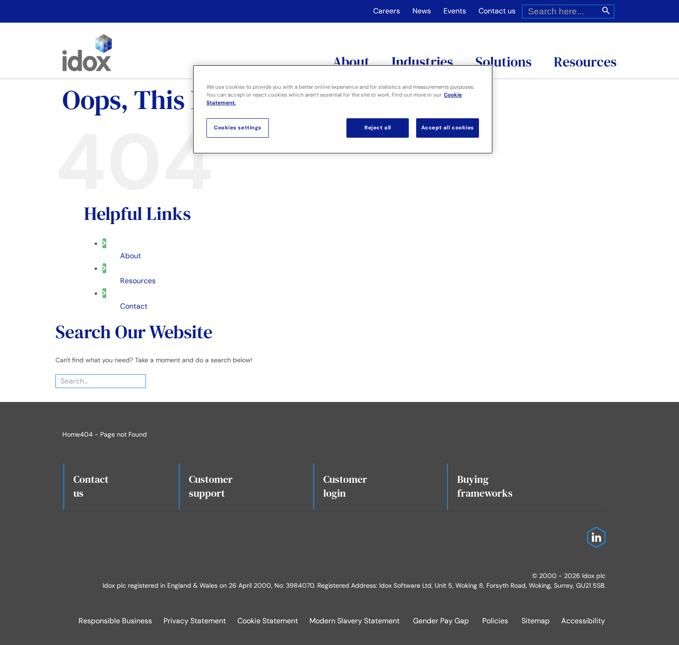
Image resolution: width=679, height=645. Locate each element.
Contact (133, 306)
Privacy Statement (195, 621)
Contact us (91, 486)
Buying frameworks (485, 486)
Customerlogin (345, 486)
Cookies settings (237, 127)
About (130, 256)
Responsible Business (115, 621)
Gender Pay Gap (441, 621)
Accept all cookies (447, 127)
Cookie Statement (267, 621)
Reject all (377, 127)
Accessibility (583, 621)
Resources (138, 281)
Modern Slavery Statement (354, 621)
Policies (495, 621)
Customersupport (211, 486)
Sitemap (535, 621)
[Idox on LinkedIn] (594, 531)
